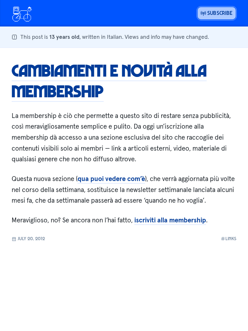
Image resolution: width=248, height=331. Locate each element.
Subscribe (219, 12)
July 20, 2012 (30, 238)
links (230, 238)
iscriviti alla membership (170, 220)
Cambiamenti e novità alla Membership (109, 80)
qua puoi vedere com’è (111, 179)
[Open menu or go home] (22, 13)
